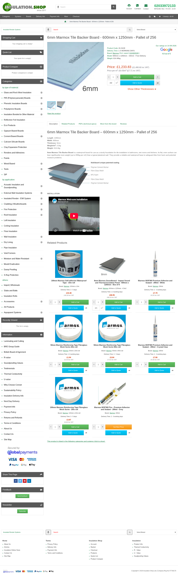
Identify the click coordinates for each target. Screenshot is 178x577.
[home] (65, 21)
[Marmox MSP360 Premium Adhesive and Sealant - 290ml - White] (155, 264)
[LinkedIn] (29, 481)
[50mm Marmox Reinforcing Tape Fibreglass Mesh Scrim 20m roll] (69, 328)
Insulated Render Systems (11, 29)
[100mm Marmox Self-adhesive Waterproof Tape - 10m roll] (69, 264)
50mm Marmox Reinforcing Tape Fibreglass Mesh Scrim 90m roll (112, 346)
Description (53, 124)
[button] (137, 77)
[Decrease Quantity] (109, 77)
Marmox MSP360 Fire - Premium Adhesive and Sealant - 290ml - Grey (112, 408)
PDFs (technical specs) (87, 124)
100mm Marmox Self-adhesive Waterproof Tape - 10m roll (68, 282)
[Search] (129, 29)
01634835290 (134, 53)
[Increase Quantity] (117, 77)
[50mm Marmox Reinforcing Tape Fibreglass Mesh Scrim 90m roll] (112, 328)
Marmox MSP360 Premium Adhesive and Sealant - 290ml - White (155, 282)
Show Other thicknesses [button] (141, 89)
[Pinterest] (25, 481)
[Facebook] (16, 481)
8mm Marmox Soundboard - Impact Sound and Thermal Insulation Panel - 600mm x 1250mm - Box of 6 (112, 283)
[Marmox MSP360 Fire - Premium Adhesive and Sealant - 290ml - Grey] (112, 391)
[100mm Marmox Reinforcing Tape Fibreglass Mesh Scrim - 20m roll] (69, 391)
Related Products (68, 124)
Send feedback (22, 496)
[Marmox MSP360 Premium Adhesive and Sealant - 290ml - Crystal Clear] (155, 328)
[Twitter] (20, 481)
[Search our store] (113, 7)
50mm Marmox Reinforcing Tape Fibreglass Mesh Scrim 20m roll (68, 346)
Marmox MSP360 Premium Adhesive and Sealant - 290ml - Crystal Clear (155, 346)
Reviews (123, 124)
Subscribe (22, 511)
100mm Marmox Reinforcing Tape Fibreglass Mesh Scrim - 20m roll (69, 408)
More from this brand (108, 124)
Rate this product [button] (54, 113)
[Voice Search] (57, 7)
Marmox (116, 53)
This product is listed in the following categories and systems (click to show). (76, 441)
